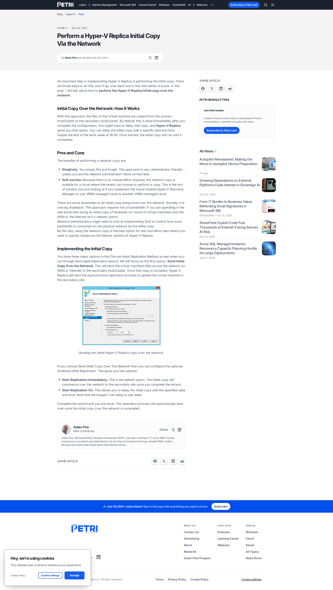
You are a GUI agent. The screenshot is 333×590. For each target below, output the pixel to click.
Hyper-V (70, 14)
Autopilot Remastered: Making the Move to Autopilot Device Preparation (228, 161)
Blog (59, 14)
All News (206, 151)
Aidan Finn (84, 57)
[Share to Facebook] (155, 461)
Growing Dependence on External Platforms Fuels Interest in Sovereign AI (229, 182)
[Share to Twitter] (164, 461)
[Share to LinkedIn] (98, 558)
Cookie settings (251, 579)
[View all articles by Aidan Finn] (66, 429)
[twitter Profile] (150, 57)
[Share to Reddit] (182, 461)
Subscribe (221, 506)
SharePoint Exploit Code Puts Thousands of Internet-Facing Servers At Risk (228, 227)
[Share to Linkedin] (173, 461)
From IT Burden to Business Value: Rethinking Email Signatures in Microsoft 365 (226, 206)
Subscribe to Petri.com (244, 4)
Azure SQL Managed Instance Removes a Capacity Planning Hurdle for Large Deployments (228, 248)
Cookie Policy (18, 575)
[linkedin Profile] (156, 57)
